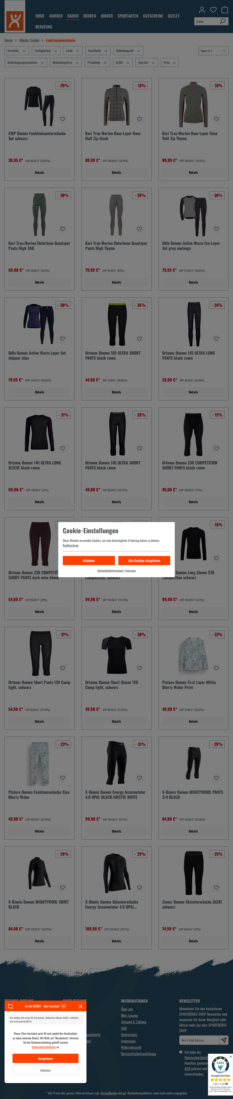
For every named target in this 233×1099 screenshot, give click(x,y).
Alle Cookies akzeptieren (144, 560)
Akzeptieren (45, 1058)
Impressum (130, 570)
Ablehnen (45, 1070)
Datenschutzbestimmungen (110, 570)
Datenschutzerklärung (44, 1047)
